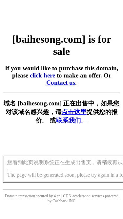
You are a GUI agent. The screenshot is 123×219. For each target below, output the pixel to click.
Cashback (60, 201)
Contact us (60, 82)
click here (42, 75)
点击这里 (74, 111)
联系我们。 (71, 120)
